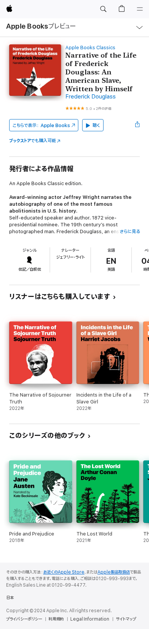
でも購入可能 (32, 141)
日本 (10, 597)
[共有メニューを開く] (137, 125)
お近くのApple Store (63, 572)
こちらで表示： (41, 125)
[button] (103, 9)
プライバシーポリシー (24, 619)
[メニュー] (140, 9)
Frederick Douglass (90, 97)
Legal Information (89, 619)
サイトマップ (126, 619)
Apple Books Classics (90, 47)
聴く (96, 125)
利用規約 (56, 619)
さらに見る (130, 231)
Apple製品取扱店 (113, 572)
